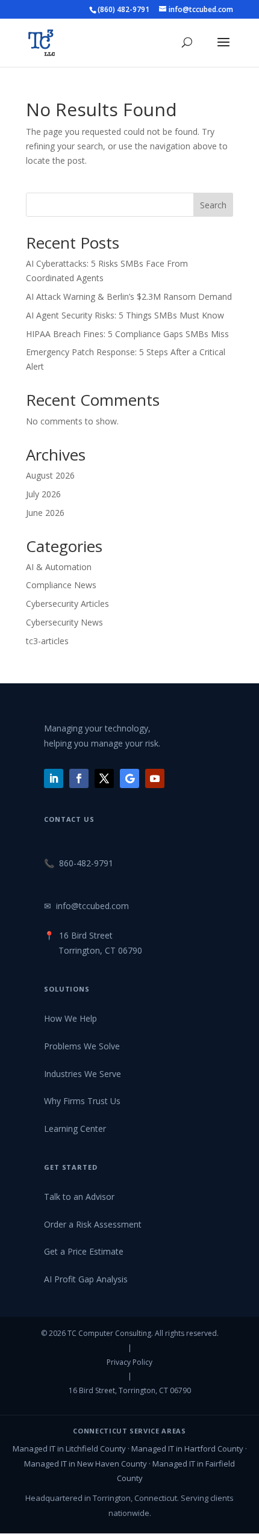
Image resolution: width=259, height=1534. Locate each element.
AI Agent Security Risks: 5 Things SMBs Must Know (125, 315)
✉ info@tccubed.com (86, 905)
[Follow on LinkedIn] (53, 778)
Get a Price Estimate (83, 1251)
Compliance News (61, 585)
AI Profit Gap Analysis (86, 1279)
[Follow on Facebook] (79, 778)
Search (213, 205)
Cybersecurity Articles (67, 603)
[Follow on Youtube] (154, 778)
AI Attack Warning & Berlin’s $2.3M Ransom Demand (129, 296)
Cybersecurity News (64, 622)
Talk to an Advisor (79, 1196)
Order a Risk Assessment (93, 1224)
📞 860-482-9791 (78, 863)
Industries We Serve (82, 1073)
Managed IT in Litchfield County (69, 1448)
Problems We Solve (82, 1046)
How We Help (70, 1018)
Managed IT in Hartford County (187, 1448)
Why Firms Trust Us (82, 1101)
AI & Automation (59, 567)
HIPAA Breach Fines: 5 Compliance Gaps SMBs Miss (127, 334)
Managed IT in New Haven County (85, 1463)
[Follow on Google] (129, 778)
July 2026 (43, 494)
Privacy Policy (129, 1362)
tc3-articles (47, 641)
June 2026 (45, 512)
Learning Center (75, 1128)
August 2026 (50, 475)
